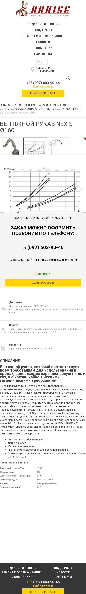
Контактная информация (45, 69)
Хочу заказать (43, 282)
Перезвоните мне (43, 93)
